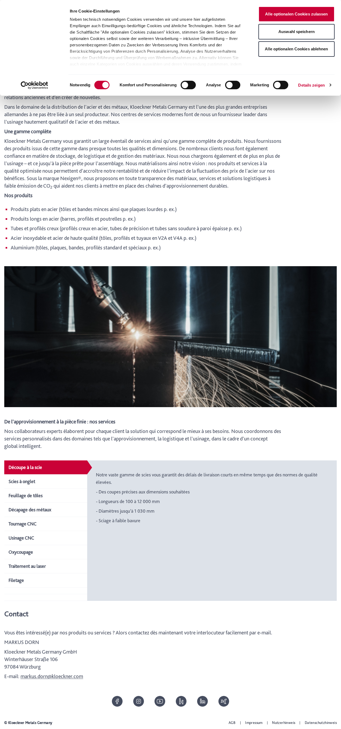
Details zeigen (311, 85)
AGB (232, 722)
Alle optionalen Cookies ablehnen (296, 49)
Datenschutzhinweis (321, 722)
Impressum (254, 722)
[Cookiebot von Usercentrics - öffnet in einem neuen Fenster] (34, 85)
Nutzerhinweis (283, 722)
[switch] (188, 85)
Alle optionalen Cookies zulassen (296, 14)
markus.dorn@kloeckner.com (52, 676)
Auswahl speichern (296, 31)
